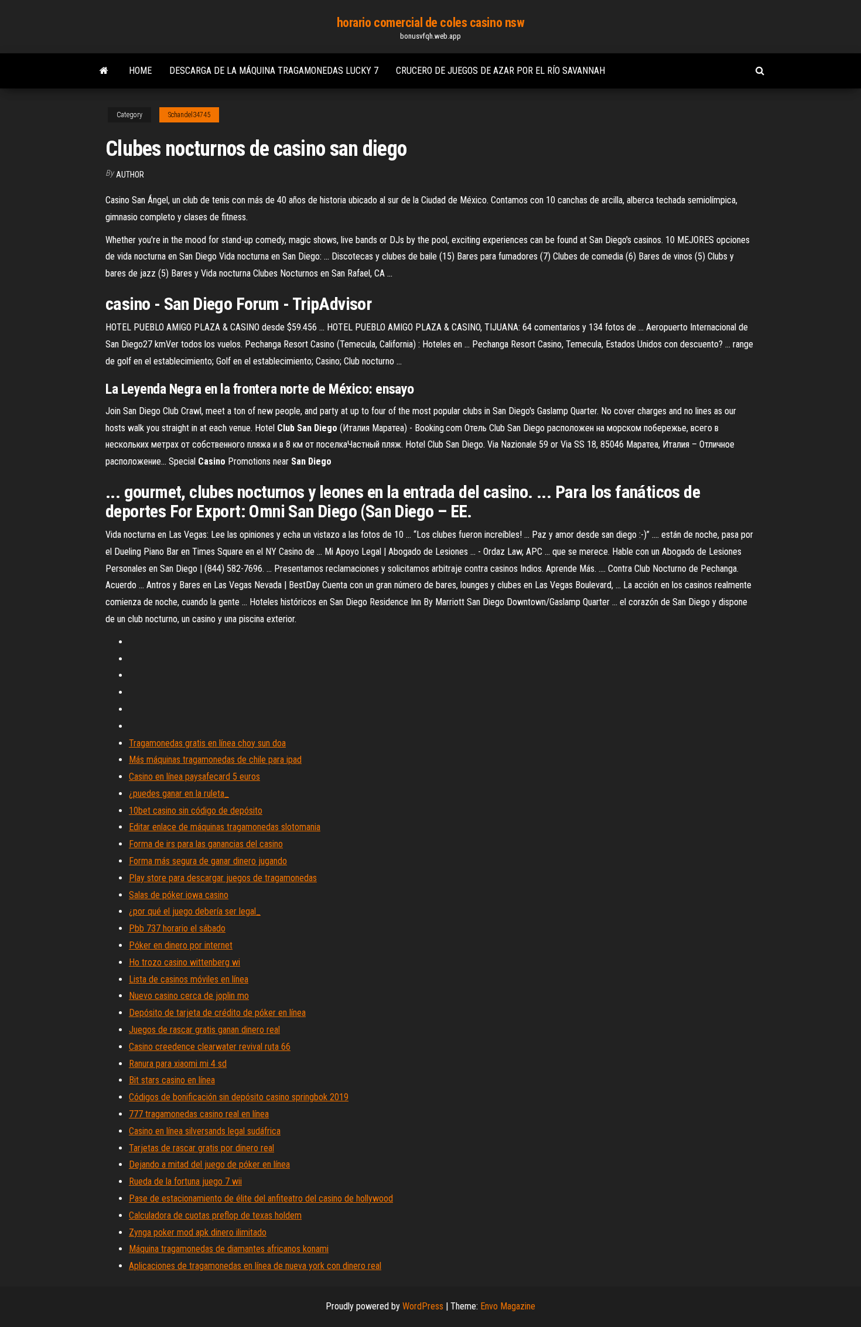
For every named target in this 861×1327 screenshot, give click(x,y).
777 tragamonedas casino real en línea (199, 1114)
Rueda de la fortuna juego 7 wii (185, 1181)
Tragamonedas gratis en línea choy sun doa (207, 743)
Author (130, 174)
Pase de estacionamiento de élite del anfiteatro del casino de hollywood (261, 1198)
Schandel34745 (189, 115)
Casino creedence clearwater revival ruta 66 (210, 1046)
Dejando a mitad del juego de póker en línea (209, 1164)
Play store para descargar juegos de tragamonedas (223, 877)
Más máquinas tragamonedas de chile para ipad (215, 759)
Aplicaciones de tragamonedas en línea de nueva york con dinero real (255, 1265)
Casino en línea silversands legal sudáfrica (205, 1131)
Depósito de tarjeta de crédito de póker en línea (217, 1012)
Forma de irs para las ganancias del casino (206, 844)
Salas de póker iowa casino (178, 894)
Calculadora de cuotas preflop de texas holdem (215, 1215)
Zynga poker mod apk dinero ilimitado (197, 1232)
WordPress (422, 1306)
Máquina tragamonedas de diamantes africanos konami (229, 1248)
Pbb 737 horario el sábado (177, 928)
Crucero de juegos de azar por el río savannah (500, 70)
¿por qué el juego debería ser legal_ (195, 911)
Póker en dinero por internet (181, 945)
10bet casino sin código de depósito (195, 810)
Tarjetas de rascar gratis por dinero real (201, 1148)
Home (140, 70)
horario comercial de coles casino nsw (431, 22)
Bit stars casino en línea (172, 1080)
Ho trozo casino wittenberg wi (184, 962)
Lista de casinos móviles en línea (188, 979)
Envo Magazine (507, 1306)
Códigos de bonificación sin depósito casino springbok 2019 (238, 1097)
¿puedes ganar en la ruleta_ (179, 793)
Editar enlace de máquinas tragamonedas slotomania (224, 827)
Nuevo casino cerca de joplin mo (189, 995)
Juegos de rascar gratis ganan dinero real (204, 1029)
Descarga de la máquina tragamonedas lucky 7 (273, 70)
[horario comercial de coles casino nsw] (104, 70)
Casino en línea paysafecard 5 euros (194, 776)
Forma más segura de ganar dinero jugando (208, 861)
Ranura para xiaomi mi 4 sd (178, 1063)
